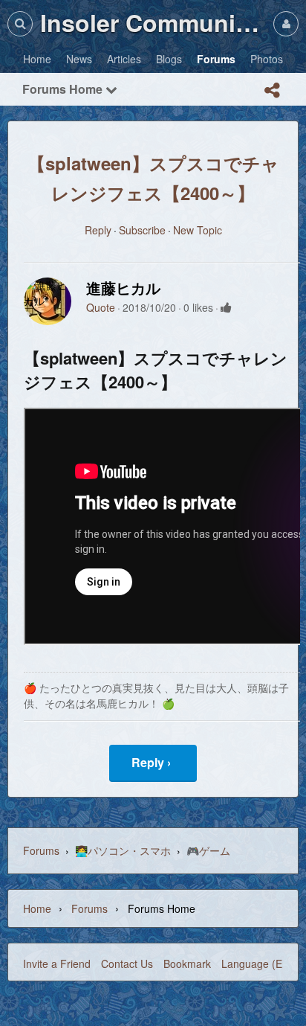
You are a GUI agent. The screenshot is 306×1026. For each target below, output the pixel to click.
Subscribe (142, 229)
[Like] (226, 307)
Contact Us (127, 963)
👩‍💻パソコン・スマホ (123, 850)
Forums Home (63, 88)
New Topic (197, 229)
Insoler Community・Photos (153, 22)
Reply (98, 229)
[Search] (20, 23)
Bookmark (187, 963)
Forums (41, 850)
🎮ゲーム (208, 850)
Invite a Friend (57, 963)
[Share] (272, 90)
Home (37, 908)
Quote (100, 307)
